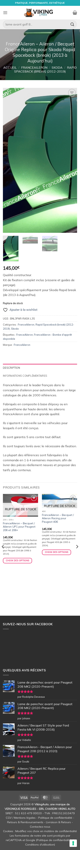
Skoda (57, 67)
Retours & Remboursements (25, 822)
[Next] (70, 160)
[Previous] (9, 160)
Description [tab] (11, 367)
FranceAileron (34, 67)
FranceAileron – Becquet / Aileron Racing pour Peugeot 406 (58, 518)
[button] (5, 12)
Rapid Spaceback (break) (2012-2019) (45, 69)
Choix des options (17, 560)
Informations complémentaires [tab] (25, 375)
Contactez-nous (40, 826)
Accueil (10, 67)
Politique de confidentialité (55, 817)
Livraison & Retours (58, 822)
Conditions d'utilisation (39, 844)
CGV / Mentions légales (21, 817)
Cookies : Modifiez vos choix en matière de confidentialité (40, 831)
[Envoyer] (72, 24)
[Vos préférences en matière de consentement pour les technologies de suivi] (73, 843)
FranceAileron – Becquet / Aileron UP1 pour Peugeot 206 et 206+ (19, 527)
